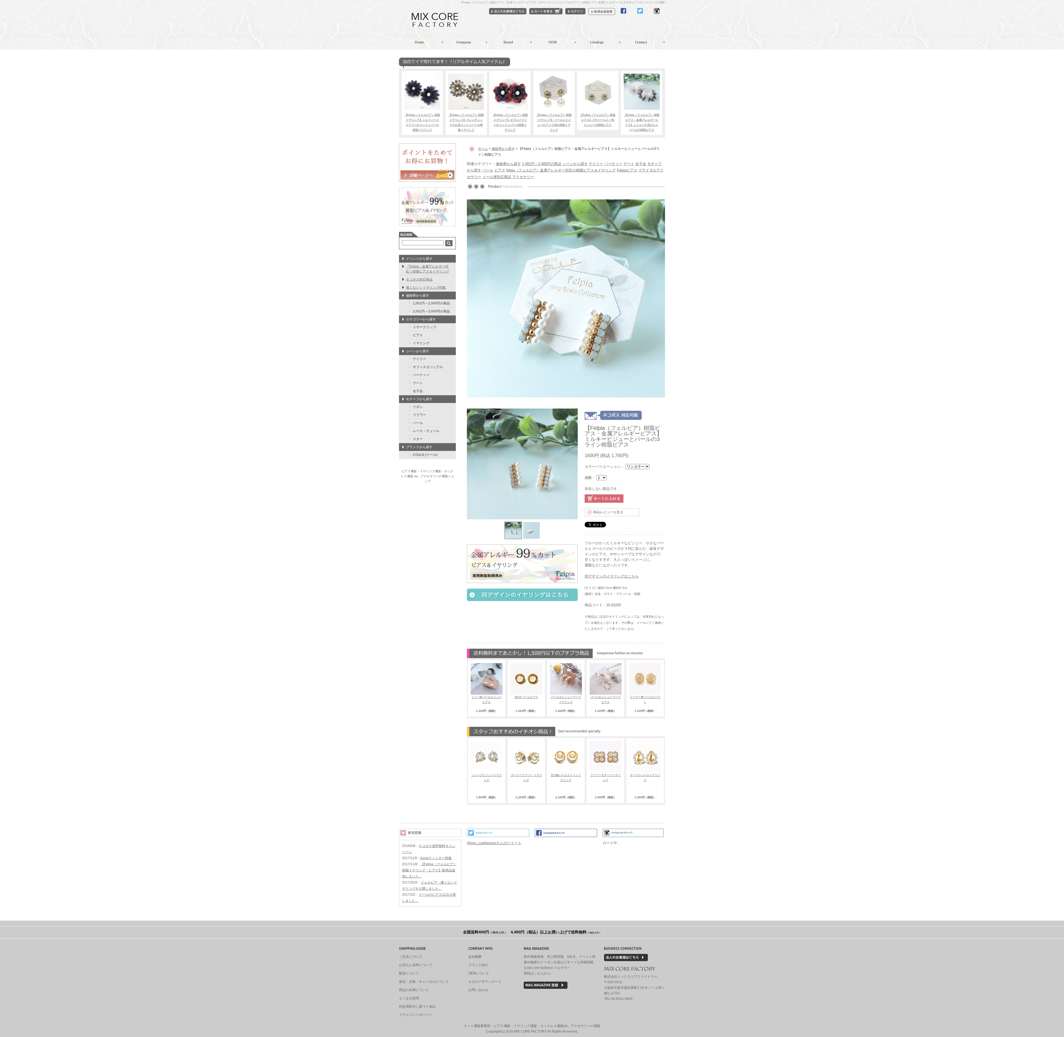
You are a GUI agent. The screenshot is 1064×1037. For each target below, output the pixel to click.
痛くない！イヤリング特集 (426, 287)
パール (487, 170)
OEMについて (478, 973)
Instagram (656, 15)
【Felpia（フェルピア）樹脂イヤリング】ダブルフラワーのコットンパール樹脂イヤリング (510, 122)
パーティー (613, 164)
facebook (623, 15)
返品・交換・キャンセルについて (424, 982)
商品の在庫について (414, 990)
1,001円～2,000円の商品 (541, 164)
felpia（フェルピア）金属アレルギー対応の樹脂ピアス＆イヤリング (561, 170)
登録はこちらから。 (539, 973)
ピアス (499, 170)
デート (628, 164)
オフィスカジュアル (428, 367)
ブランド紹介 (478, 965)
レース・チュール (426, 431)
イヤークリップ (424, 327)
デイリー (596, 164)
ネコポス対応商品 (419, 279)
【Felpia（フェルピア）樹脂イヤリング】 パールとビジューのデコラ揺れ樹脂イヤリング (554, 122)
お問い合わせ (643, 42)
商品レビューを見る (608, 512)
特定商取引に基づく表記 (417, 1006)
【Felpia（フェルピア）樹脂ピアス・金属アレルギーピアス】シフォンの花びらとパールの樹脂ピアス (641, 122)
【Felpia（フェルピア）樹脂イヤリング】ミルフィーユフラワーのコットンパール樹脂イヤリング (422, 122)
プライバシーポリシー (415, 1015)
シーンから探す (575, 164)
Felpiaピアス (627, 170)
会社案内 (465, 42)
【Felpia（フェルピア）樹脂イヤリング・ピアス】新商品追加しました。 (429, 870)
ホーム (421, 42)
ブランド (510, 42)
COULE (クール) (425, 455)
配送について (409, 973)
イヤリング (421, 343)
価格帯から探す (508, 164)
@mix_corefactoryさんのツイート (494, 843)
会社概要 (475, 957)
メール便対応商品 (496, 177)
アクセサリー (523, 177)
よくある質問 (409, 998)
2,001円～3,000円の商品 (431, 311)
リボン (418, 407)
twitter (640, 15)
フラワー (419, 415)
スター (418, 439)
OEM (554, 42)
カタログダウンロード (485, 982)
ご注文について (410, 957)
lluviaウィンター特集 (436, 858)
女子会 (640, 164)
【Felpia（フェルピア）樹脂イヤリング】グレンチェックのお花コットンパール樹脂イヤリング (466, 122)
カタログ (598, 42)
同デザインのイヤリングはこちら (612, 576)
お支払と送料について (415, 965)
